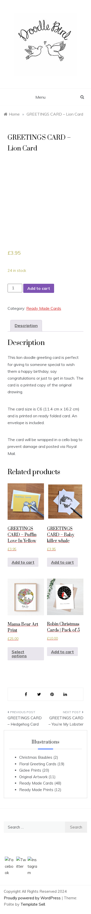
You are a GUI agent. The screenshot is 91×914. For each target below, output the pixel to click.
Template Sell (32, 904)
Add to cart (38, 288)
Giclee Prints (30, 770)
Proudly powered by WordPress (33, 898)
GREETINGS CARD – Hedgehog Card (25, 721)
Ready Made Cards (43, 308)
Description (26, 325)
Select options (19, 653)
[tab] (26, 325)
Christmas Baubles (35, 757)
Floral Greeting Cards (37, 763)
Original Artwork (33, 776)
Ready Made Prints (36, 789)
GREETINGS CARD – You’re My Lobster (66, 721)
